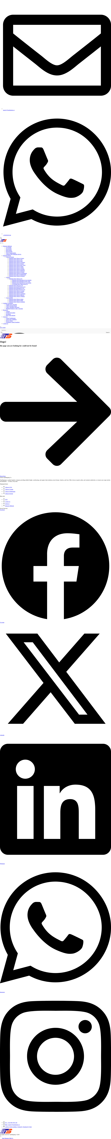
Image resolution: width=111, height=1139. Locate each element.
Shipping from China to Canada (16, 291)
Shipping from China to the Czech (17, 265)
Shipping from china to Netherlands (17, 274)
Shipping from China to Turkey (16, 268)
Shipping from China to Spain (16, 266)
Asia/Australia (9, 297)
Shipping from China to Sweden (16, 269)
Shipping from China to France (16, 263)
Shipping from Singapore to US (16, 288)
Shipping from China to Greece (16, 258)
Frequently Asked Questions (13, 322)
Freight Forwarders (10, 312)
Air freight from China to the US (20, 284)
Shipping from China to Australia (17, 301)
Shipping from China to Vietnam (17, 296)
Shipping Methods (7, 246)
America (8, 277)
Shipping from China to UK (15, 259)
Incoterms (8, 314)
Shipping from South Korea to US (17, 287)
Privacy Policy (9, 321)
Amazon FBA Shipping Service (13, 254)
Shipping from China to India (16, 300)
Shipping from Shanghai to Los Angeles (21, 282)
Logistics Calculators (8, 303)
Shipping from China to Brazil (16, 292)
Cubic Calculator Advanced (12, 307)
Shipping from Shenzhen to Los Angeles (21, 280)
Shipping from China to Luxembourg (18, 273)
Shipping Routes (7, 255)
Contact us (5, 323)
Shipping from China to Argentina (17, 293)
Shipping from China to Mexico (16, 295)
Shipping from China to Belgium (17, 270)
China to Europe (10, 257)
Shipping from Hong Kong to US (17, 289)
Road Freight (9, 251)
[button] (2, 243)
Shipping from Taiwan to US (16, 285)
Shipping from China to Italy (16, 261)
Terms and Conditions (11, 319)
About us (5, 316)
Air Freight (8, 247)
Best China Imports (10, 315)
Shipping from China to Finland (16, 272)
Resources (5, 310)
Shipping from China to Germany (17, 262)
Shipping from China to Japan (16, 299)
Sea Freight (8, 248)
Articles (8, 311)
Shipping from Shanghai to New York (21, 281)
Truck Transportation (11, 253)
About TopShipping (11, 318)
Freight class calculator (11, 304)
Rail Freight (9, 250)
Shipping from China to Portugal (17, 276)
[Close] (0, 326)
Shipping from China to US (15, 278)
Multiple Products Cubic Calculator (14, 308)
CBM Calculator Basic (11, 306)
